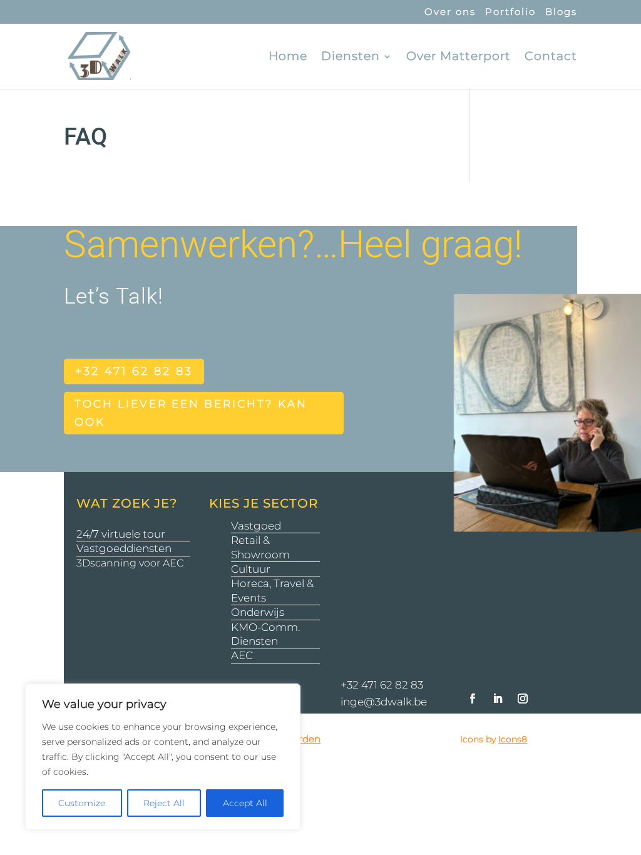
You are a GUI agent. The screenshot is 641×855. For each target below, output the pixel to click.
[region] (162, 756)
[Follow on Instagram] (523, 699)
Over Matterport (458, 57)
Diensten (350, 57)
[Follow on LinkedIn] (498, 699)
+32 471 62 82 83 (134, 371)
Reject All (164, 803)
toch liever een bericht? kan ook (190, 412)
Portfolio (510, 12)
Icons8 (512, 739)
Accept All (245, 803)
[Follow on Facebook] (473, 699)
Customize (81, 803)
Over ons (450, 12)
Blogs (561, 12)
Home (288, 57)
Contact (551, 57)
